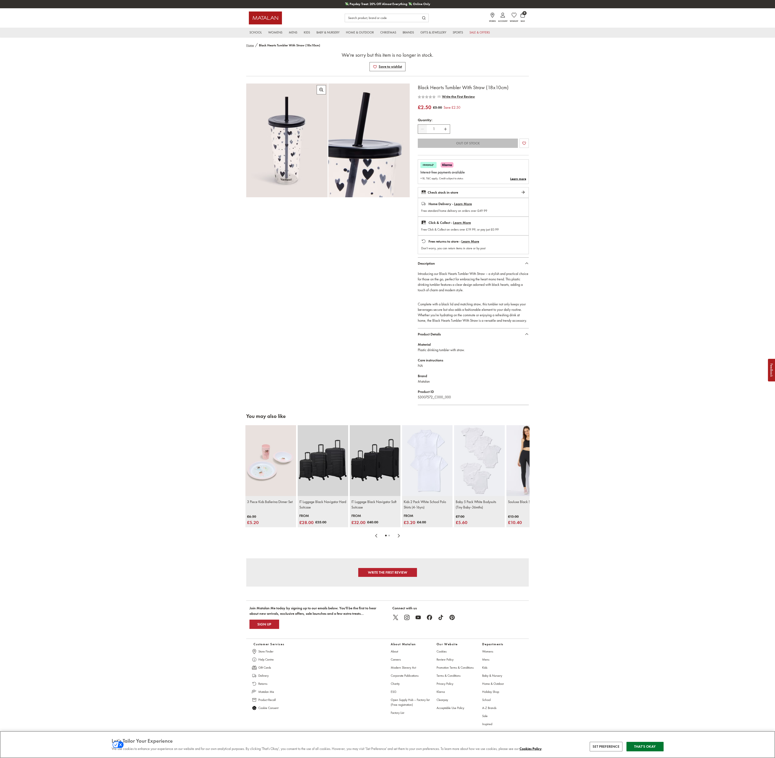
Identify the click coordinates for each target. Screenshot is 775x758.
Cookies (442, 651)
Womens (487, 651)
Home (250, 45)
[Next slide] (399, 535)
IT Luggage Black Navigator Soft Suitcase (373, 505)
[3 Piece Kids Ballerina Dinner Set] (270, 460)
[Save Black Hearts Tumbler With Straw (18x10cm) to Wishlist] (375, 67)
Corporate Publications (405, 676)
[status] (434, 129)
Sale (485, 716)
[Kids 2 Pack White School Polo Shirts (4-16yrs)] (427, 460)
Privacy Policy (445, 684)
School (486, 700)
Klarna (441, 692)
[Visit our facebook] (429, 617)
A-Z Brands (489, 708)
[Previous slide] (376, 535)
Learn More (463, 204)
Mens (485, 659)
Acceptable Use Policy (450, 708)
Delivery (263, 676)
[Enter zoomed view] (321, 89)
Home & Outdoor (493, 684)
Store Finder (265, 651)
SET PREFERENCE (606, 746)
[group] (253, 520)
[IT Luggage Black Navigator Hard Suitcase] (323, 460)
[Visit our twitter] (395, 617)
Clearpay (442, 700)
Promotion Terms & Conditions (455, 667)
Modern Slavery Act (403, 667)
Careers (396, 659)
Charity (395, 684)
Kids (484, 667)
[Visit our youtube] (418, 617)
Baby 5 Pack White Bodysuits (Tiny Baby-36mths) (476, 505)
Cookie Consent (268, 708)
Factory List (397, 713)
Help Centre (266, 659)
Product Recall (267, 700)
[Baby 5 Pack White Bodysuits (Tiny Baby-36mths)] (479, 460)
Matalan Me (266, 692)
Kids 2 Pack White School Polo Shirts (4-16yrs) (425, 505)
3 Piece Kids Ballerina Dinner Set (270, 502)
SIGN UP (264, 624)
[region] (387, 744)
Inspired (487, 724)
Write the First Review (458, 96)
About (394, 651)
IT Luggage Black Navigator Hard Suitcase (322, 505)
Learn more (518, 179)
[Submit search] (424, 18)
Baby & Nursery (492, 676)
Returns (262, 684)
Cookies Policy (530, 749)
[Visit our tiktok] (441, 617)
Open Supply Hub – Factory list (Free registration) (410, 702)
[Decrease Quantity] (422, 129)
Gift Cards (264, 667)
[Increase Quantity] (445, 129)
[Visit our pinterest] (452, 617)
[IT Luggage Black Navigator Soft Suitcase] (375, 460)
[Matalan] (265, 17)
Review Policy (445, 659)
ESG (393, 692)
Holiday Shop (490, 692)
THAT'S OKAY (645, 746)
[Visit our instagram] (407, 617)
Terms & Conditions (449, 676)
